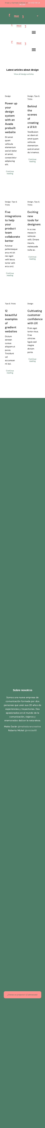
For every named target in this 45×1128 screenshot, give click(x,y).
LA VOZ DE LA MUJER (30, 4)
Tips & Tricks (10, 303)
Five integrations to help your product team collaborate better (9, 191)
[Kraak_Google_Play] (22, 422)
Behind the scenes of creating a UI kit (31, 85)
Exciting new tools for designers (31, 191)
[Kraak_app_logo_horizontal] (22, 411)
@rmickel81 (31, 730)
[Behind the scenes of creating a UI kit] (33, 86)
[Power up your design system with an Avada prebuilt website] (11, 86)
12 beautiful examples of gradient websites (9, 293)
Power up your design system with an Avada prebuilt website (9, 85)
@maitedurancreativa (29, 726)
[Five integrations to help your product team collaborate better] (11, 191)
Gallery (13, 85)
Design (8, 96)
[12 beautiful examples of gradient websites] (11, 293)
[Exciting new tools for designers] (33, 191)
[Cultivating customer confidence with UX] (33, 293)
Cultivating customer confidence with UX (31, 293)
